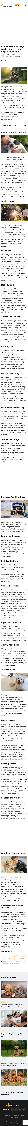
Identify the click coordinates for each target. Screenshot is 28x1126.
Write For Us (13, 1115)
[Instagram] (23, 1109)
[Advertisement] (14, 23)
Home (6, 1115)
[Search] (22, 5)
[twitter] (3, 60)
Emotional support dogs (9, 877)
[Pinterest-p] (19, 1109)
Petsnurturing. (14, 1123)
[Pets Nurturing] (7, 5)
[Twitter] (16, 1109)
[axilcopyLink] (8, 60)
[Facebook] (1, 60)
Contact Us (14, 1118)
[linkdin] (5, 60)
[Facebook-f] (12, 1109)
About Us (21, 1115)
